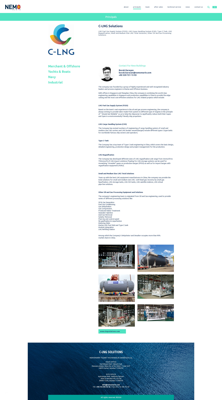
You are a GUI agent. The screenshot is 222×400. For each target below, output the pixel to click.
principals (137, 7)
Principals (111, 16)
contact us (198, 7)
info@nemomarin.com (111, 385)
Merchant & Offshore (64, 66)
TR (214, 7)
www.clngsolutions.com (110, 331)
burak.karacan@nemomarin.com (135, 72)
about (126, 7)
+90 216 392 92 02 (103, 387)
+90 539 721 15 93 (128, 75)
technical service (174, 7)
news (188, 7)
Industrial (55, 82)
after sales (158, 7)
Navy (52, 77)
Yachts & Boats (59, 71)
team (148, 7)
